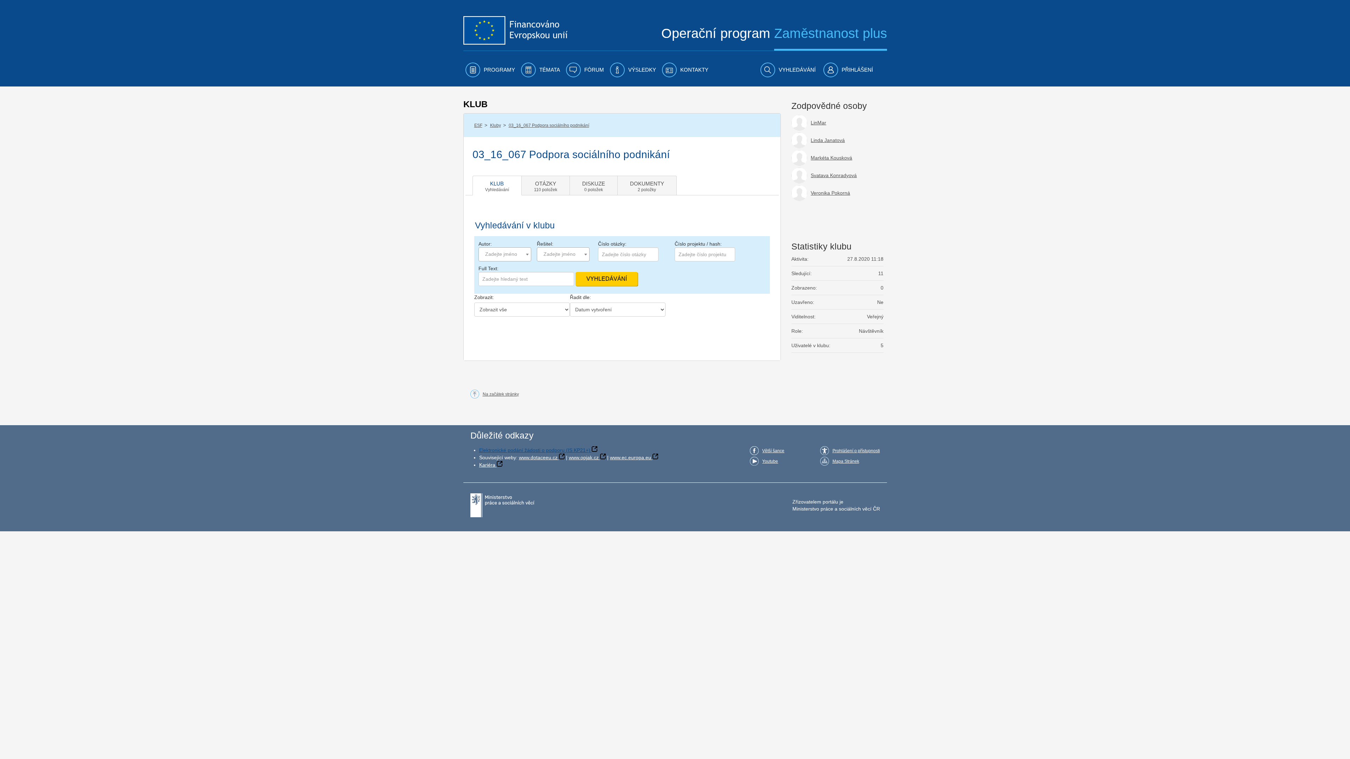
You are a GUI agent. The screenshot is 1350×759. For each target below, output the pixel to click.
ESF (478, 125)
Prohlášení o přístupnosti (856, 450)
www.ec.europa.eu (630, 457)
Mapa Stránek (845, 461)
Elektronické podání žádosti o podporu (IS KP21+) (534, 450)
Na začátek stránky (501, 394)
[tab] (497, 185)
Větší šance (773, 450)
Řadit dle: (580, 297)
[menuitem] (490, 69)
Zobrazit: (484, 297)
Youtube (770, 461)
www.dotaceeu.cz (538, 457)
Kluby (495, 125)
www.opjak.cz (584, 457)
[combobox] (504, 254)
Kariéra (487, 465)
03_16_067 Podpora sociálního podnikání (549, 125)
